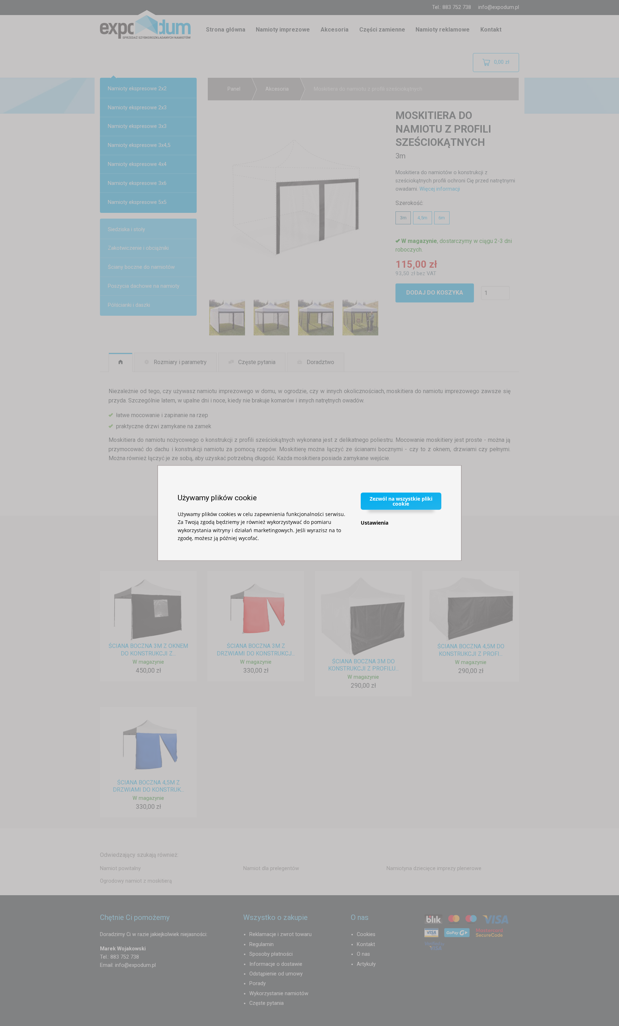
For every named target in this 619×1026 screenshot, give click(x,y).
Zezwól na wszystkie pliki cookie (401, 501)
